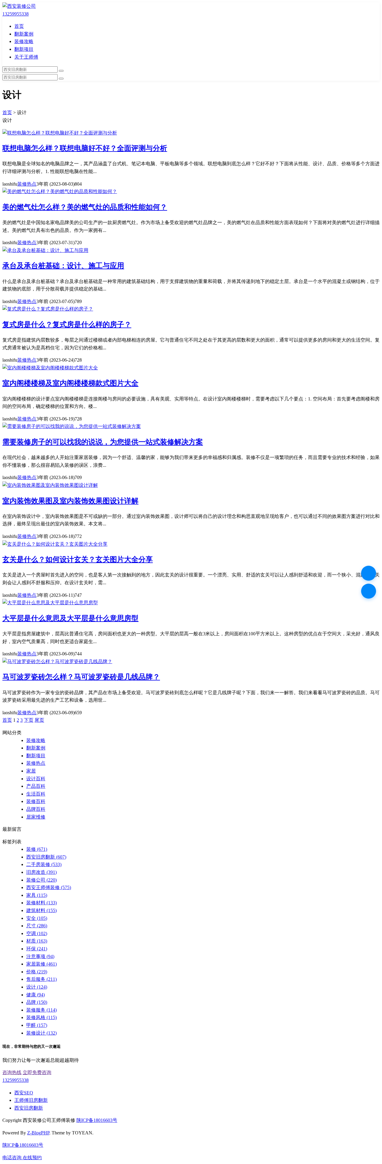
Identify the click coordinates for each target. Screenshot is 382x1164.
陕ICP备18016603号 (96, 1120)
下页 (28, 720)
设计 (36, 986)
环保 (36, 948)
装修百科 (35, 801)
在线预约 (32, 1157)
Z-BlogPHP (38, 1132)
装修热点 (26, 183)
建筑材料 (41, 910)
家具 (36, 895)
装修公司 (41, 879)
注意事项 (40, 956)
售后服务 (41, 979)
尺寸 (36, 925)
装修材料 (41, 902)
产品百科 (35, 786)
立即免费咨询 (37, 1072)
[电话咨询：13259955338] (368, 573)
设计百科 (35, 778)
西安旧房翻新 (46, 856)
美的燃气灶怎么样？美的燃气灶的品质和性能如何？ (84, 207)
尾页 (39, 720)
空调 (36, 933)
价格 (36, 971)
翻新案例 (23, 33)
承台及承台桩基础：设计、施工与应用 (63, 266)
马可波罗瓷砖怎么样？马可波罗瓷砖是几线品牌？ (81, 677)
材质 (36, 940)
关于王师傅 (26, 56)
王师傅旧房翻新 (31, 1100)
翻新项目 (23, 49)
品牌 (36, 1002)
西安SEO (23, 1092)
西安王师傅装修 (48, 887)
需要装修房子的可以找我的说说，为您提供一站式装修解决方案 (102, 442)
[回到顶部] (368, 591)
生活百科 (35, 793)
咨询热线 (11, 1072)
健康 (35, 994)
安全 (36, 918)
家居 (31, 770)
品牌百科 (35, 809)
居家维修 (35, 816)
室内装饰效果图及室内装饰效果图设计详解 (70, 501)
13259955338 (15, 13)
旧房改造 (41, 872)
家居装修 (41, 963)
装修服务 (41, 1009)
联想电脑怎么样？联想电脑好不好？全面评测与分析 (84, 148)
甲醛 (36, 1025)
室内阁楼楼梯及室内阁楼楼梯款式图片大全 (70, 383)
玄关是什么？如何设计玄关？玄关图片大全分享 (77, 559)
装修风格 (41, 1017)
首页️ (7, 720)
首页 (19, 26)
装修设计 (41, 1032)
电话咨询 (12, 1157)
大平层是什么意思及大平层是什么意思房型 (70, 618)
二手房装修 (43, 864)
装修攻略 (23, 41)
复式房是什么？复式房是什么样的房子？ (66, 324)
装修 (36, 849)
